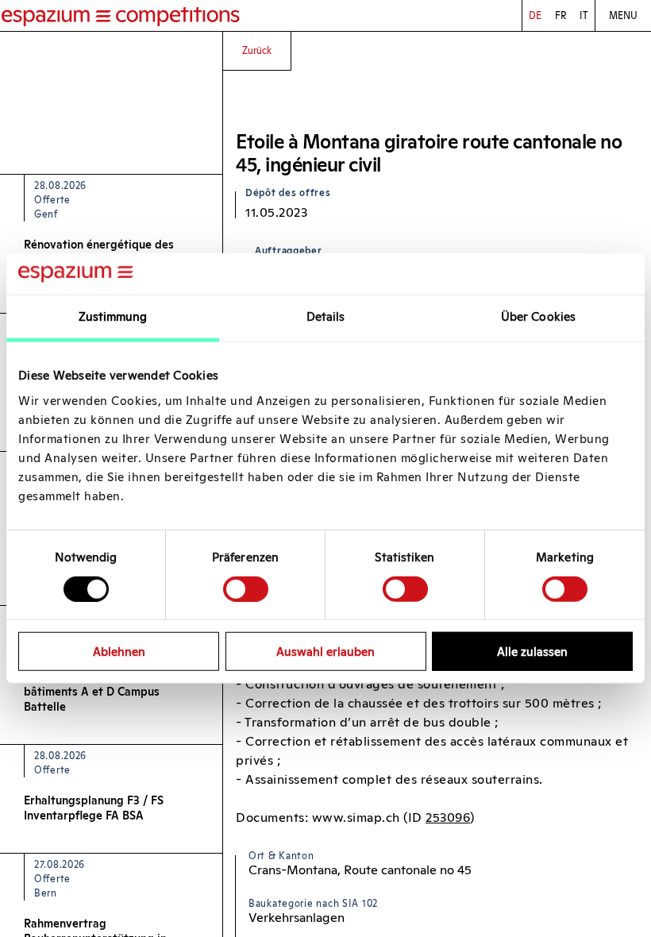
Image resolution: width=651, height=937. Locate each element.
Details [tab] (325, 316)
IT (584, 15)
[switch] (245, 588)
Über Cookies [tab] (538, 316)
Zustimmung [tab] (113, 316)
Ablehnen (119, 651)
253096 (448, 817)
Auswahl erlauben (325, 651)
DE (535, 15)
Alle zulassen (532, 651)
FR (561, 15)
